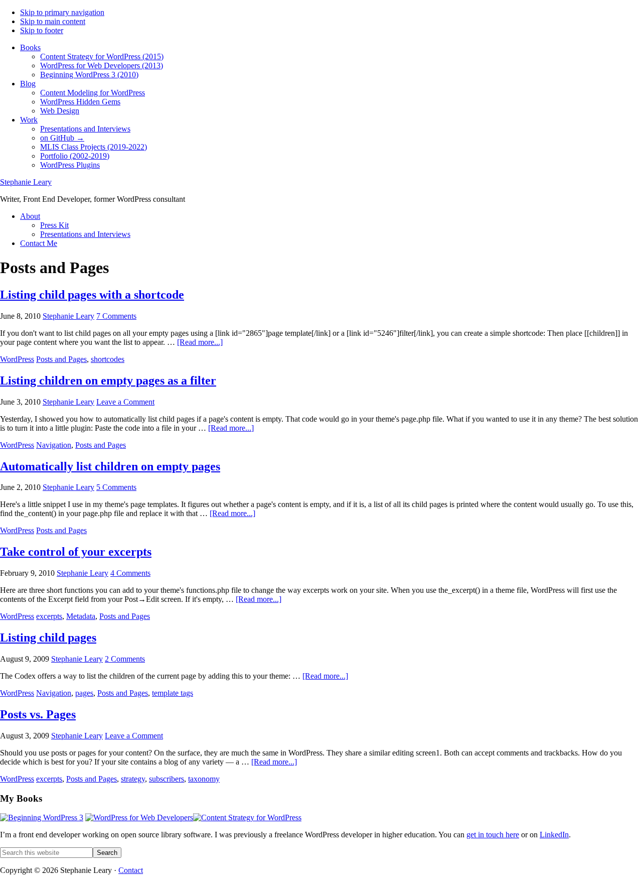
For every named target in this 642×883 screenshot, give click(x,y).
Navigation (53, 445)
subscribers (166, 779)
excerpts (49, 616)
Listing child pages (48, 637)
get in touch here (492, 834)
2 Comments (125, 659)
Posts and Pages (61, 359)
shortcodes (107, 359)
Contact (130, 870)
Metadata (80, 616)
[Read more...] (200, 342)
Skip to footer (41, 30)
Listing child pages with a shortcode (92, 294)
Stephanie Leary (26, 182)
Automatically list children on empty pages (110, 466)
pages (84, 693)
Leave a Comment (125, 402)
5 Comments (116, 487)
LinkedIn (554, 834)
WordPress (17, 359)
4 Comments (130, 573)
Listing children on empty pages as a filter (108, 380)
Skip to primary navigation (62, 12)
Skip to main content (52, 21)
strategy (133, 779)
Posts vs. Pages (38, 714)
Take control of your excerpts (75, 551)
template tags (172, 693)
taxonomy (204, 779)
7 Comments (116, 316)
